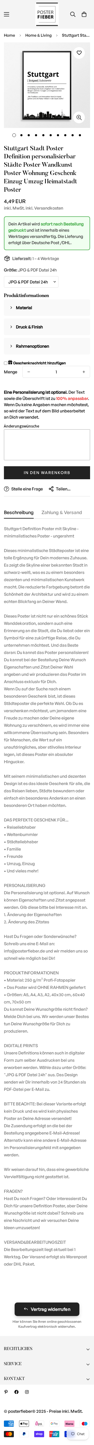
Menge (10, 371)
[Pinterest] (6, 1392)
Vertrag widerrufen (50, 1309)
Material (24, 307)
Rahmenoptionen (32, 346)
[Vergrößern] (79, 117)
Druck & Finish (29, 326)
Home (9, 35)
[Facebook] (16, 1392)
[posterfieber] (47, 14)
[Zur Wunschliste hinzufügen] (79, 53)
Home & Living (38, 35)
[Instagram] (27, 1392)
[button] (84, 14)
